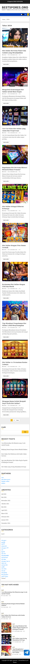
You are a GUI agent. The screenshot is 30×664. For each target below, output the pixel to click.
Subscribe (28, 14)
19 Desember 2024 (13, 288)
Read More (6, 64)
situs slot (3, 553)
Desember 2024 (5, 523)
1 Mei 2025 (16, 654)
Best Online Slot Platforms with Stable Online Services (13, 616)
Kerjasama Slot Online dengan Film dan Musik (13, 285)
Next (17, 420)
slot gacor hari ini (5, 561)
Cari (3, 427)
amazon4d (4, 546)
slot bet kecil (4, 557)
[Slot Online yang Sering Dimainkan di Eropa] (6, 639)
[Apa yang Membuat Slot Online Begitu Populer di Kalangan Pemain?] (6, 628)
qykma (4, 55)
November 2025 (5, 500)
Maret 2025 (4, 513)
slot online (3, 569)
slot (2, 550)
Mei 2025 (3, 507)
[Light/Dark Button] (22, 14)
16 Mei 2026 (5, 618)
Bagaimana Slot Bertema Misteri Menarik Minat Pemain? (14, 169)
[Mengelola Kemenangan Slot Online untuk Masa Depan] (15, 76)
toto (2, 477)
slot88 (2, 567)
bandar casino (5, 481)
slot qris (3, 571)
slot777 (3, 544)
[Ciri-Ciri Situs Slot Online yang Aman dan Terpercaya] (15, 115)
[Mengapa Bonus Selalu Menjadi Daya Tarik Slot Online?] (15, 388)
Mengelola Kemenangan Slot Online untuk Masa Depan (13, 91)
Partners (3, 578)
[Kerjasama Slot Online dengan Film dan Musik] (15, 271)
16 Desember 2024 (13, 405)
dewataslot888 (5, 555)
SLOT (5, 45)
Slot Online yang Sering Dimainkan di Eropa (13, 467)
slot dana (3, 559)
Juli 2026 (3, 494)
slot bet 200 (4, 565)
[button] (25, 14)
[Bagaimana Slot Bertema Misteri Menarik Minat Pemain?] (15, 154)
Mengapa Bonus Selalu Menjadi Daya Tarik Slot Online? (14, 402)
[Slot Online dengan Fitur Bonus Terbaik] (15, 232)
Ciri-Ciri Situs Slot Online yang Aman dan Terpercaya (14, 130)
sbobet (3, 483)
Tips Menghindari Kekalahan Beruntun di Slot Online (19, 650)
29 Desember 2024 (13, 55)
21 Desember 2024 (13, 249)
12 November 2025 (18, 631)
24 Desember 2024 (13, 171)
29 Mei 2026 (5, 607)
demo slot (3, 563)
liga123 (3, 552)
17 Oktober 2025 (17, 642)
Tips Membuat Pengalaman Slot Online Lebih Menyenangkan (14, 324)
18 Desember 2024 (13, 327)
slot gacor (3, 540)
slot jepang (4, 572)
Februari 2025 (5, 517)
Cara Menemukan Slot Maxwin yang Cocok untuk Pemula (14, 593)
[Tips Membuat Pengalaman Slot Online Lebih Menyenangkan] (15, 310)
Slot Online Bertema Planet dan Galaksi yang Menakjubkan (14, 52)
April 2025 (4, 510)
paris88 (3, 542)
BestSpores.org (15, 7)
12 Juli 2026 (5, 595)
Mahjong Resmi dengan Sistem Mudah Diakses (14, 449)
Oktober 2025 (5, 504)
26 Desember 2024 (13, 132)
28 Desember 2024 (13, 94)
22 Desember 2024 (13, 210)
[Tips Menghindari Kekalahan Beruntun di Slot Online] (6, 651)
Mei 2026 (3, 497)
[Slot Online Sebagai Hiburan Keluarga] (15, 193)
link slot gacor (4, 574)
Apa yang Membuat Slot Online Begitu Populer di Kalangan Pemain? (20, 627)
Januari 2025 (5, 520)
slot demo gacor (5, 479)
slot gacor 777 (4, 548)
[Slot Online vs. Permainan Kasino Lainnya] (15, 349)
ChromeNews (21, 660)
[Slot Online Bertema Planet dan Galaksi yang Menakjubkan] (15, 37)
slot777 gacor (4, 576)
